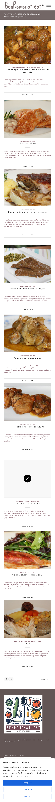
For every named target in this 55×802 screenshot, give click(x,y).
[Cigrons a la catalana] (27, 479)
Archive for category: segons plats (22, 14)
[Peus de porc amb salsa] (27, 333)
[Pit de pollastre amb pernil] (27, 550)
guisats (19, 501)
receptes (29, 67)
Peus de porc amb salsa (27, 358)
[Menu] (47, 5)
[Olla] (27, 619)
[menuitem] (42, 5)
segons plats (38, 67)
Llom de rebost (27, 143)
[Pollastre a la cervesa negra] (27, 402)
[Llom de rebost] (27, 119)
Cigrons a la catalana (27, 503)
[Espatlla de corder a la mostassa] (27, 187)
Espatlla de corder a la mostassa (27, 212)
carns (14, 67)
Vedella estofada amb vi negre (27, 289)
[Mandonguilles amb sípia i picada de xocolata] (27, 45)
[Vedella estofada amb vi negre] (27, 264)
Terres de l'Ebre (36, 641)
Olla (27, 644)
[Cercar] (42, 5)
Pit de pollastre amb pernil (28, 575)
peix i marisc (21, 67)
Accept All (27, 783)
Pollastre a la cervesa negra (27, 427)
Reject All (28, 796)
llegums (25, 501)
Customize (27, 790)
